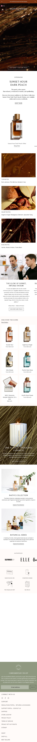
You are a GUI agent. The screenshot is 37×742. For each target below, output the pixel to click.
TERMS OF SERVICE (7, 721)
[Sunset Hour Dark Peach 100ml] (17, 125)
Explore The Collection (18, 505)
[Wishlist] (31, 9)
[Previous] (2, 1)
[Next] (35, 1)
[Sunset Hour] (9, 334)
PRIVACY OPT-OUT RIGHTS (9, 724)
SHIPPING (4, 711)
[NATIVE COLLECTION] (18, 481)
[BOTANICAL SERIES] (18, 521)
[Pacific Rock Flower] (27, 384)
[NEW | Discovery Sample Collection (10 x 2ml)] (9, 384)
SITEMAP (4, 727)
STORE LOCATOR (6, 715)
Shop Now (17, 146)
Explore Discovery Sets (9, 578)
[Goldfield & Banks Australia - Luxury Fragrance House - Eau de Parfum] (18, 9)
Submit (33, 687)
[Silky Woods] (9, 359)
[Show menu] (2, 9)
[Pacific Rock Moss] (27, 359)
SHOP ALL (4, 736)
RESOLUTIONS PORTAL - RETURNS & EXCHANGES (15, 705)
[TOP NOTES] (18, 165)
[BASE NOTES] (18, 231)
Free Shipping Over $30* (9, 589)
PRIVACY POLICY (6, 718)
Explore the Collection (18, 543)
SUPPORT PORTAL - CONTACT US (11, 708)
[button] (18, 5)
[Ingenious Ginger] (27, 334)
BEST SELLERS (5, 740)
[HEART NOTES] (18, 198)
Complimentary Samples (27, 578)
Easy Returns (27, 589)
